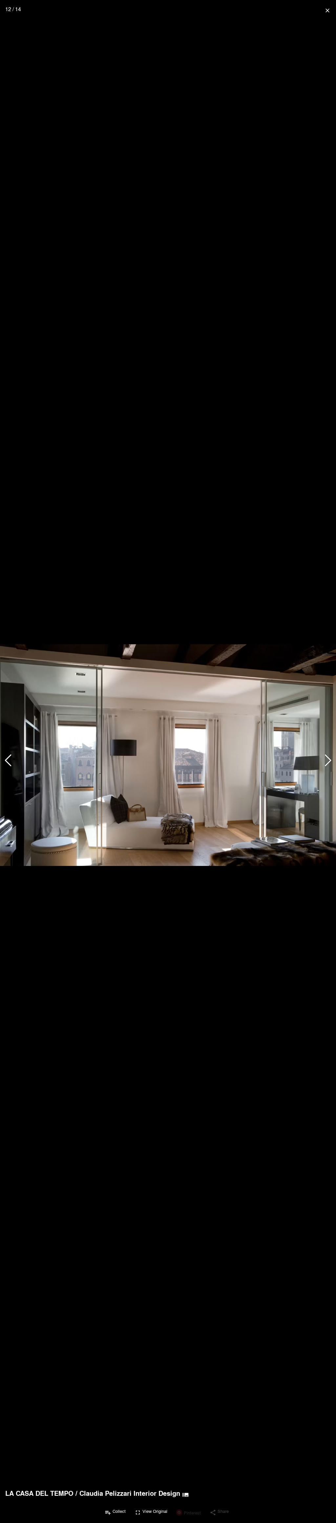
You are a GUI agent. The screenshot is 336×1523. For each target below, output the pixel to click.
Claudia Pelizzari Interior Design (129, 1493)
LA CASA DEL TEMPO (39, 1493)
